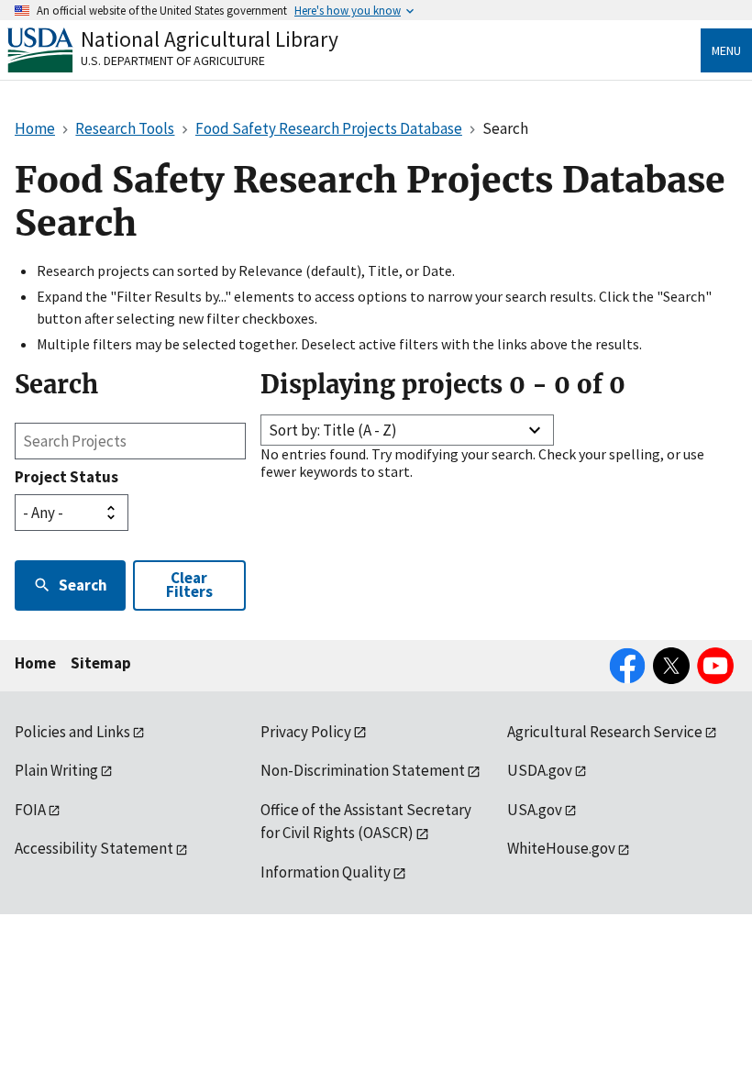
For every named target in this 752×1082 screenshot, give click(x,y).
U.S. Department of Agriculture (173, 60)
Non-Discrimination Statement (362, 770)
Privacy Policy (305, 732)
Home (35, 663)
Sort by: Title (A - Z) (333, 430)
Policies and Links (72, 732)
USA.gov (534, 810)
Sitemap (101, 663)
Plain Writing (56, 770)
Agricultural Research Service (604, 732)
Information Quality (325, 872)
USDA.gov (539, 770)
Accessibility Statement (94, 848)
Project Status (66, 477)
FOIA (30, 810)
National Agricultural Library (209, 39)
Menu (726, 50)
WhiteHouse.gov (561, 848)
